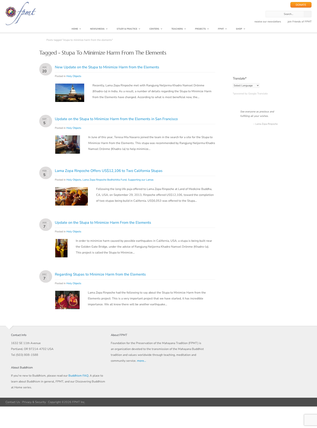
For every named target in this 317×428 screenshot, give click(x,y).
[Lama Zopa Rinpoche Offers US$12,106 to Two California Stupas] (71, 190)
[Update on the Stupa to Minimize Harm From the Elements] (61, 242)
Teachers (177, 28)
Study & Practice (127, 28)
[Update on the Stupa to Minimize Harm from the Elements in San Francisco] (67, 138)
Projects (200, 28)
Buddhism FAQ (78, 376)
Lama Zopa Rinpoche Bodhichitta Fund (105, 179)
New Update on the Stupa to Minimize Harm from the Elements (107, 67)
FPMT (221, 28)
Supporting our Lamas (141, 179)
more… (141, 361)
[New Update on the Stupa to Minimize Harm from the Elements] (69, 86)
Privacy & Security (34, 402)
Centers (154, 28)
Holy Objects (73, 76)
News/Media (97, 28)
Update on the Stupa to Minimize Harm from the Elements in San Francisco (116, 118)
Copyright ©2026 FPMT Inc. (66, 402)
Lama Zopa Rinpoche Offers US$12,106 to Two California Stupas (109, 170)
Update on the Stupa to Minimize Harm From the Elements (103, 222)
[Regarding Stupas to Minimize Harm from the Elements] (67, 294)
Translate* (239, 78)
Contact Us (13, 402)
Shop (239, 28)
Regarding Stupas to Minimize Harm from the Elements (100, 274)
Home (75, 28)
